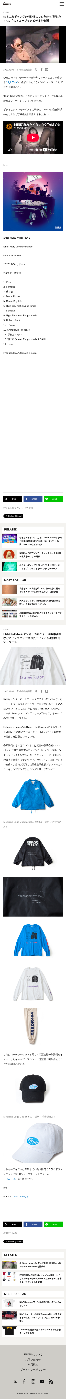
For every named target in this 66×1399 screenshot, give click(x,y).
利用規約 (33, 1364)
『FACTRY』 (10, 1178)
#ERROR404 (10, 1233)
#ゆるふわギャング (13, 507)
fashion (6, 629)
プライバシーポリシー (33, 1369)
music (6, 12)
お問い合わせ (33, 1359)
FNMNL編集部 (24, 69)
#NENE (29, 507)
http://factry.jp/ (21, 1196)
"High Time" (12, 82)
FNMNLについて (33, 1354)
